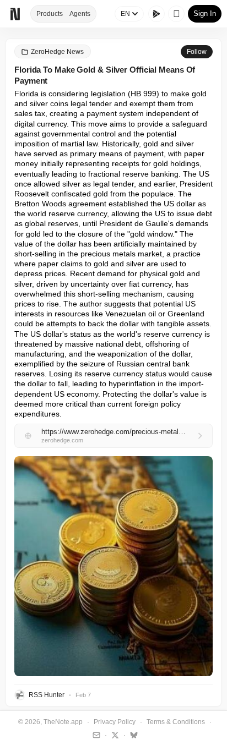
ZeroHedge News (57, 52)
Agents (79, 14)
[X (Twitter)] (114, 734)
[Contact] (95, 734)
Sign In (204, 13)
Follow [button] (197, 52)
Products (49, 14)
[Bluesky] (132, 734)
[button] (113, 566)
